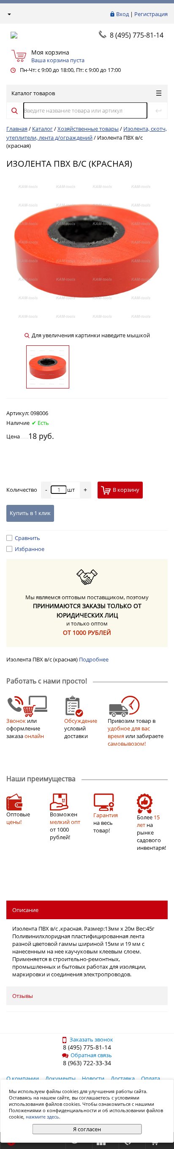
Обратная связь (91, 1055)
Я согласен (87, 1129)
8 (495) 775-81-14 (136, 35)
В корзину (126, 489)
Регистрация (151, 14)
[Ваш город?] (8, 14)
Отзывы (22, 996)
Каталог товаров (33, 93)
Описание (25, 910)
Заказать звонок (91, 1039)
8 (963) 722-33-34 (87, 1063)
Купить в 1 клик (30, 513)
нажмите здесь (42, 1116)
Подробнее (94, 659)
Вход (122, 14)
